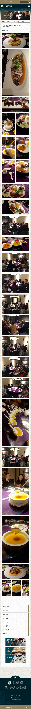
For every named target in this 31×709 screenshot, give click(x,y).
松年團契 (5, 610)
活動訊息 (4, 2)
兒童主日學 (6, 630)
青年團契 (5, 622)
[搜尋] (29, 2)
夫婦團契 (5, 614)
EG (28, 707)
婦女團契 (5, 618)
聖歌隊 (8, 21)
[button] (29, 6)
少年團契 (5, 626)
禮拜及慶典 (6, 607)
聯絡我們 (10, 2)
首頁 (4, 21)
